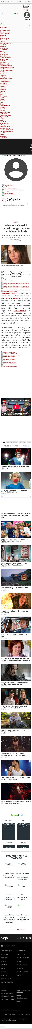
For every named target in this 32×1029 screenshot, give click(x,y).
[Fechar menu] (13, 155)
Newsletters (14, 194)
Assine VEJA (4, 28)
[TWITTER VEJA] (23, 938)
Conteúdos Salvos (18, 190)
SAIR (27, 10)
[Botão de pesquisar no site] (30, 21)
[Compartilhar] (5, 279)
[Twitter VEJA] (30, 145)
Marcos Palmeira (12, 442)
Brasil (16, 222)
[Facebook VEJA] (30, 142)
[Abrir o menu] (2, 13)
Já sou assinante (5, 30)
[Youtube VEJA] (30, 148)
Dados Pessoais (16, 191)
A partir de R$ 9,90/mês (9, 846)
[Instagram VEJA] (30, 150)
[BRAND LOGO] (2, 24)
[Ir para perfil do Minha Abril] (16, 185)
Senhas (11, 193)
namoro (22, 442)
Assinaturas (14, 188)
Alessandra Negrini (9, 293)
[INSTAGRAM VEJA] (29, 938)
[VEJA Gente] (4, 200)
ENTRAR (26, 9)
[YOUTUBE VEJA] (26, 938)
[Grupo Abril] (5, 2)
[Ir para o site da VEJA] (16, 13)
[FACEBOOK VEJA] (20, 938)
